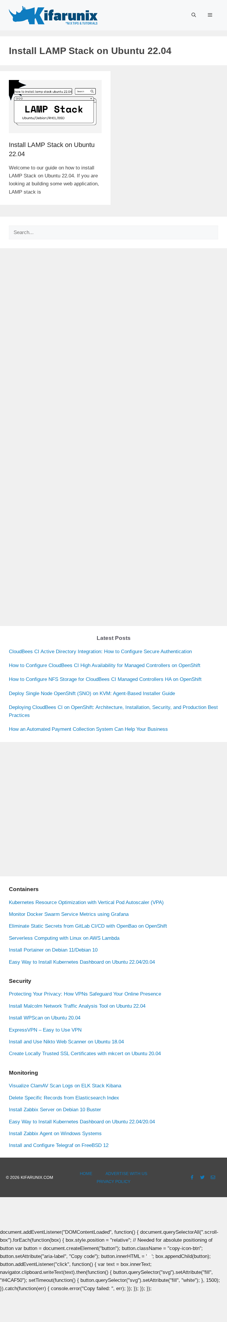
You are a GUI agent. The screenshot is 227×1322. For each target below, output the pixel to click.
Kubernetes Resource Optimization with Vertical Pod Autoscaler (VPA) (86, 902)
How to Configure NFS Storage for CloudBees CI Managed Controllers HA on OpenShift (105, 679)
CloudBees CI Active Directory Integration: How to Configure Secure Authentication (100, 651)
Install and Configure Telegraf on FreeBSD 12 (58, 1145)
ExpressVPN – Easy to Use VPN (45, 1030)
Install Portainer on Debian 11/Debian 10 (53, 950)
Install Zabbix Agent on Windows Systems (55, 1133)
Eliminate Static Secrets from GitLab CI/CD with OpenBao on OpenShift (88, 926)
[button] (194, 15)
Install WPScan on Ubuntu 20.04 (44, 1018)
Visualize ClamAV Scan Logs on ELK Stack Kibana (65, 1086)
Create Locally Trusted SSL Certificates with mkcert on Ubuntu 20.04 (85, 1053)
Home (86, 1173)
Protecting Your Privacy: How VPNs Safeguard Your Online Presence (85, 994)
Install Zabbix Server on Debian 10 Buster (55, 1109)
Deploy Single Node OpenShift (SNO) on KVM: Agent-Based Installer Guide (92, 693)
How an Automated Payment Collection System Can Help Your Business (88, 729)
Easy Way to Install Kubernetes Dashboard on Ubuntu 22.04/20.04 (82, 962)
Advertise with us (126, 1173)
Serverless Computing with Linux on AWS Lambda (64, 938)
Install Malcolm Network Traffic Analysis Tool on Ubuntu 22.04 (77, 1006)
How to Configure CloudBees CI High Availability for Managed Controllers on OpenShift (104, 665)
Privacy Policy (113, 1181)
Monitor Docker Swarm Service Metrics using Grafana (69, 914)
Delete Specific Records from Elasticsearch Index (64, 1098)
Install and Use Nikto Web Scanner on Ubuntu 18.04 (66, 1042)
